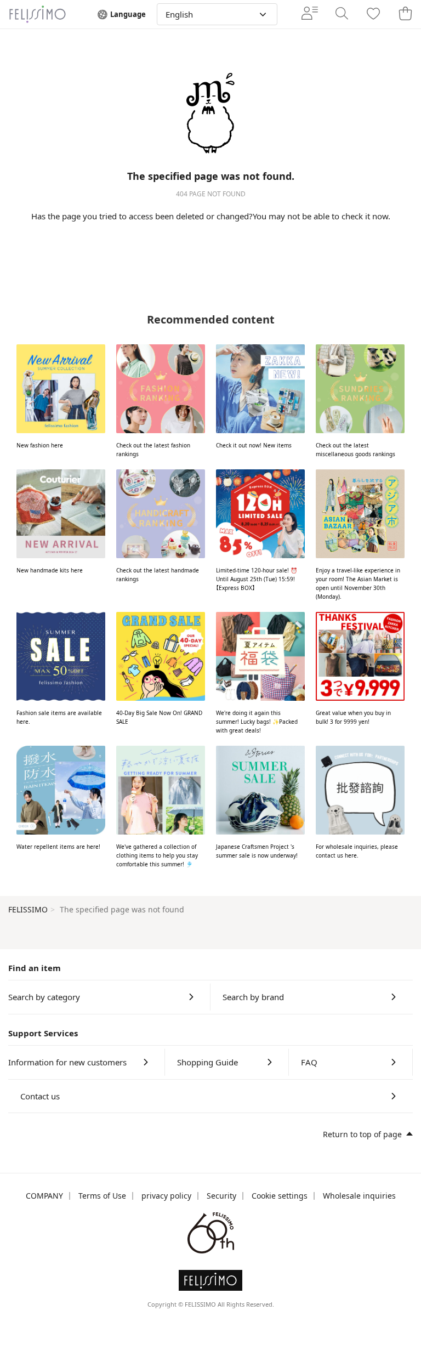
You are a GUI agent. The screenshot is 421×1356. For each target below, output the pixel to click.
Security (221, 1195)
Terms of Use (102, 1195)
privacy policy (166, 1195)
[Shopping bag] (405, 14)
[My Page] (310, 14)
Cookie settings (280, 1195)
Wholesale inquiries (359, 1195)
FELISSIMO (28, 909)
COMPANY (44, 1195)
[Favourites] (373, 14)
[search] (341, 14)
